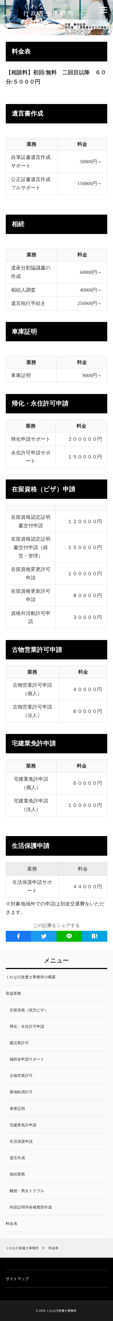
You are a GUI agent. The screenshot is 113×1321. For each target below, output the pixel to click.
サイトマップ (17, 1279)
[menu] (104, 10)
